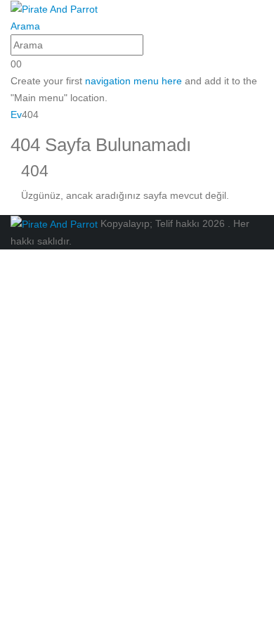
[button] (25, 26)
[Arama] (151, 46)
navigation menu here (133, 80)
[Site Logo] (54, 8)
